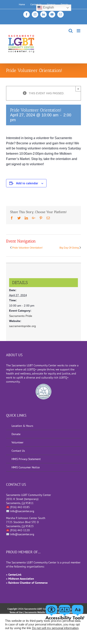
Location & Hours (22, 426)
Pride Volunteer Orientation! (27, 247)
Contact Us (18, 451)
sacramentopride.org (22, 326)
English (48, 7)
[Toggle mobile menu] (79, 31)
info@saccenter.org (22, 511)
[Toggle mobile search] (71, 31)
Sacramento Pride (20, 316)
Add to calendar (27, 183)
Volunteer (17, 442)
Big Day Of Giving (69, 247)
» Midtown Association (20, 578)
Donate (16, 434)
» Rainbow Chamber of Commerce (27, 583)
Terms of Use (16, 612)
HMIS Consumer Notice (26, 467)
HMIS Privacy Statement (26, 459)
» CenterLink (13, 574)
